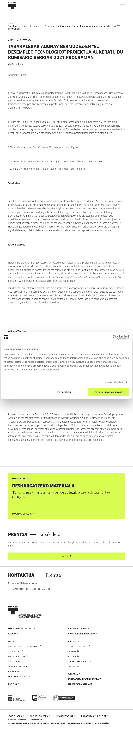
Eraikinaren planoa (19, 677)
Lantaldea (73, 667)
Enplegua (72, 674)
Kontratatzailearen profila (83, 679)
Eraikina (72, 652)
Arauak (12, 672)
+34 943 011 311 (20, 589)
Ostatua (13, 662)
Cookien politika (39, 716)
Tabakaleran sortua (79, 662)
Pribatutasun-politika (93, 716)
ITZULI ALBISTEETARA (21, 40)
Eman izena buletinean (20, 629)
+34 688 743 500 (41, 589)
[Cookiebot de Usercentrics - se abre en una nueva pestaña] (115, 337)
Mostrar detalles (113, 382)
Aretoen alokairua (78, 629)
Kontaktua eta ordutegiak (23, 647)
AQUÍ (55, 369)
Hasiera (12, 23)
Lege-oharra (15, 716)
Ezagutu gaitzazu (77, 647)
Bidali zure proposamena (81, 634)
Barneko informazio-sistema (24, 720)
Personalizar (64, 392)
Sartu (64, 556)
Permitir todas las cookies (108, 392)
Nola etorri (14, 652)
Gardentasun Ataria (78, 684)
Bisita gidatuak (16, 657)
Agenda (12, 634)
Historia (72, 657)
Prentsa (12, 684)
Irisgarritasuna (16, 667)
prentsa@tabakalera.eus (24, 583)
